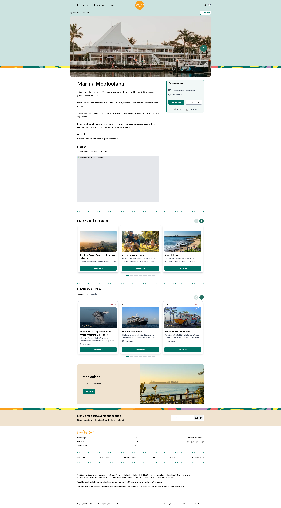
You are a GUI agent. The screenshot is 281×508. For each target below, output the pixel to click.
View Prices (194, 102)
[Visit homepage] (139, 5)
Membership (105, 457)
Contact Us (199, 504)
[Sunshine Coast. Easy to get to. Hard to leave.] (98, 241)
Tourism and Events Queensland (150, 482)
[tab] (127, 275)
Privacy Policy (169, 504)
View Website (176, 102)
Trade (153, 457)
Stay (112, 5)
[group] (140, 47)
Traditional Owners (114, 475)
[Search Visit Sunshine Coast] (205, 5)
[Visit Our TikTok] (202, 442)
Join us (183, 486)
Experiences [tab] (83, 294)
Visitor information (196, 457)
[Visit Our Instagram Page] (192, 442)
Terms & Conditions (185, 504)
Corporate (81, 457)
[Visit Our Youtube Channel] (197, 442)
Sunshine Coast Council (126, 482)
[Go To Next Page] (203, 48)
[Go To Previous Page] (196, 221)
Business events (130, 457)
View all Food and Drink (81, 13)
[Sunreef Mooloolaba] (140, 317)
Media (172, 457)
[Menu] (72, 5)
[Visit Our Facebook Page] (188, 442)
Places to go (82, 5)
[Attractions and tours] (140, 241)
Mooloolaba (177, 83)
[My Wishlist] (209, 5)
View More (98, 268)
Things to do (99, 5)
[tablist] (140, 294)
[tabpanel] (140, 325)
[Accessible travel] (182, 241)
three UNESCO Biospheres (128, 486)
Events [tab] (94, 294)
